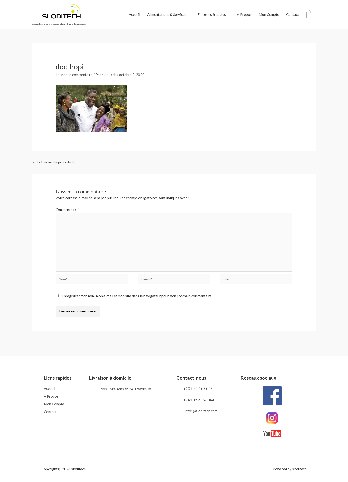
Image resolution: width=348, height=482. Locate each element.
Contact (292, 14)
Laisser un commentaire (74, 74)
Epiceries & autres (211, 14)
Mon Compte (269, 14)
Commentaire (67, 209)
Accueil (134, 14)
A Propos (244, 14)
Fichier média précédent (53, 162)
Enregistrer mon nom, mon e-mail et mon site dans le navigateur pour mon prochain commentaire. (137, 296)
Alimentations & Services (166, 14)
